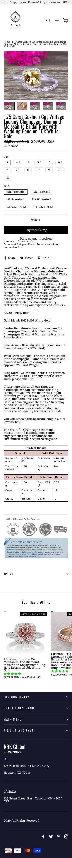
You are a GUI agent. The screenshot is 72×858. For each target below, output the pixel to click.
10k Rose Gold (15, 191)
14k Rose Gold (41, 191)
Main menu (13, 719)
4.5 (18, 162)
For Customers (17, 697)
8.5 (38, 170)
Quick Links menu (19, 708)
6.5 (60, 162)
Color (7, 186)
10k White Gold (41, 199)
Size (6, 157)
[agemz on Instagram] (66, 836)
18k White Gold (43, 207)
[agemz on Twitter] (51, 836)
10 (7, 177)
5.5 (39, 162)
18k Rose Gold (15, 199)
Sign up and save (19, 730)
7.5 (17, 170)
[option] (36, 75)
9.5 (59, 170)
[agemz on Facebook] (43, 836)
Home (7, 42)
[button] (13, 674)
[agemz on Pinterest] (59, 836)
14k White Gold (16, 207)
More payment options (36, 238)
